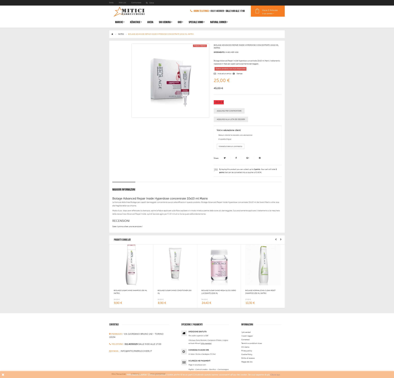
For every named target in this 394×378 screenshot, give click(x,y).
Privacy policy (246, 351)
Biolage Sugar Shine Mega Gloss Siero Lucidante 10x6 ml (218, 292)
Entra (111, 3)
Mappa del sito (247, 362)
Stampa (239, 74)
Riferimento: (219, 52)
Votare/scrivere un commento (230, 146)
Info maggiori (206, 343)
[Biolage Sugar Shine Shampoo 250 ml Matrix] (131, 265)
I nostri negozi (247, 336)
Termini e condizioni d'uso (251, 343)
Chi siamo (245, 347)
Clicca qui (275, 374)
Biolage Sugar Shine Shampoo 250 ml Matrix (130, 292)
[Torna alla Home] (112, 34)
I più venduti (246, 332)
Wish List (122, 3)
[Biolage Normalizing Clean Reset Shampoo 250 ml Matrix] (263, 265)
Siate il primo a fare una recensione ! (127, 226)
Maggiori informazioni (123, 189)
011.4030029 (131, 344)
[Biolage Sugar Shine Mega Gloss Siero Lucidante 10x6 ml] (219, 265)
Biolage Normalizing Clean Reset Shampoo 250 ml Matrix (260, 292)
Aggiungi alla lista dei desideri (231, 119)
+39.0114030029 (217, 11)
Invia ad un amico (224, 74)
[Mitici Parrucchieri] (129, 11)
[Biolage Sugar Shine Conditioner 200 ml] (175, 265)
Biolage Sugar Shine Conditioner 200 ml (174, 292)
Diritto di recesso (248, 358)
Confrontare (136, 3)
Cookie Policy (246, 354)
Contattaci (245, 340)
